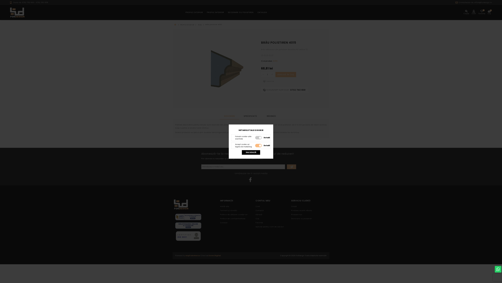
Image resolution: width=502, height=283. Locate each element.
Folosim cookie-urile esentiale (243, 137)
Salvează (251, 152)
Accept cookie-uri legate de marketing (243, 145)
